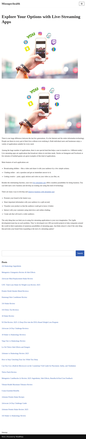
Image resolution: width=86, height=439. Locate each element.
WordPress (19, 437)
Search (80, 253)
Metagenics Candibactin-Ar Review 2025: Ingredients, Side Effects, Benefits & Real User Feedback (37, 378)
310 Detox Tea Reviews (10, 310)
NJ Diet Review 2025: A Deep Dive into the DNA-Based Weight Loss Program (30, 322)
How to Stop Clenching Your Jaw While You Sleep (20, 360)
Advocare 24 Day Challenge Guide (14, 403)
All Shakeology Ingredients (11, 266)
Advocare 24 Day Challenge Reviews (15, 328)
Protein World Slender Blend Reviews (15, 291)
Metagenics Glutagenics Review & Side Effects (18, 272)
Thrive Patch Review (9, 372)
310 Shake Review (8, 303)
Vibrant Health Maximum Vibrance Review (17, 385)
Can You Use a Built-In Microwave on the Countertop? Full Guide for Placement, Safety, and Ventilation (39, 366)
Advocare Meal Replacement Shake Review (17, 279)
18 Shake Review (8, 316)
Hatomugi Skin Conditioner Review (14, 297)
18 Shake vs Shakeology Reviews (14, 335)
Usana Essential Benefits (10, 391)
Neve (3, 437)
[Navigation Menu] (81, 4)
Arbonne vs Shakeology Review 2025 (15, 353)
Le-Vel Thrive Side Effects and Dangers (16, 347)
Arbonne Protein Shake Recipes (13, 397)
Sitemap (4, 432)
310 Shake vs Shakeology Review (14, 416)
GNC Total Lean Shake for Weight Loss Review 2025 (21, 285)
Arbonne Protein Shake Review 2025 (15, 409)
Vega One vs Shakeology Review (14, 341)
